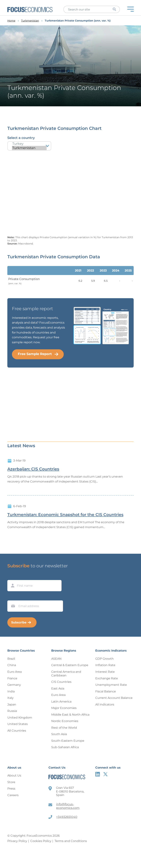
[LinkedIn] (98, 774)
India (11, 691)
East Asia (57, 688)
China (11, 665)
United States (17, 724)
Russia (12, 711)
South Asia (59, 734)
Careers (13, 795)
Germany (14, 685)
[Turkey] (29, 144)
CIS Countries (61, 682)
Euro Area (14, 671)
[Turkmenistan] (29, 148)
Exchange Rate (106, 678)
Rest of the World (64, 727)
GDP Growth (104, 658)
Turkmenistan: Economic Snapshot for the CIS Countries (65, 514)
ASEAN (56, 658)
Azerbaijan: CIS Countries (33, 469)
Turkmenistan (30, 20)
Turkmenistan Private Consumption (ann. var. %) (78, 20)
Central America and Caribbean (66, 673)
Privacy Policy (17, 841)
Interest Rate (105, 671)
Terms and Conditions (71, 841)
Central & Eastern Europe (69, 665)
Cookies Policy (40, 841)
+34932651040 (66, 817)
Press (11, 788)
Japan (11, 704)
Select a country (21, 138)
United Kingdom (19, 717)
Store (11, 782)
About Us (14, 775)
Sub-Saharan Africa (65, 747)
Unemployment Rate (111, 685)
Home (11, 20)
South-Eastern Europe (67, 740)
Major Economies (64, 708)
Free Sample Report (35, 354)
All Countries (16, 730)
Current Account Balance (114, 698)
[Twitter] (105, 774)
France (12, 678)
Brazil (11, 658)
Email (12, 597)
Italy (10, 698)
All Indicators (104, 704)
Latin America (61, 701)
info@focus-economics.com (67, 806)
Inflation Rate (105, 665)
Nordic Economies (64, 721)
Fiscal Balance (105, 691)
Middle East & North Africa (70, 714)
